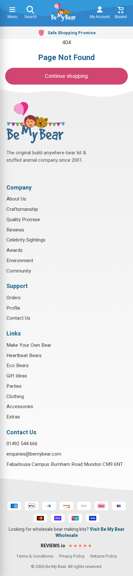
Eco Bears (17, 365)
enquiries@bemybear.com (33, 454)
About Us (16, 198)
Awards (14, 250)
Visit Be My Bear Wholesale (90, 532)
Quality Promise (23, 219)
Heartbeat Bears (24, 355)
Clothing (15, 396)
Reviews (15, 229)
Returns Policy (103, 556)
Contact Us (18, 318)
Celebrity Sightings (26, 239)
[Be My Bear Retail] (63, 12)
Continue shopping (66, 76)
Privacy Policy (72, 556)
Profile (13, 308)
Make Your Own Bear (28, 345)
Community (18, 270)
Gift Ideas (16, 375)
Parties (14, 386)
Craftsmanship (22, 209)
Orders (13, 297)
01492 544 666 (21, 443)
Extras (13, 416)
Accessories (19, 406)
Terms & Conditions (34, 556)
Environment (19, 260)
